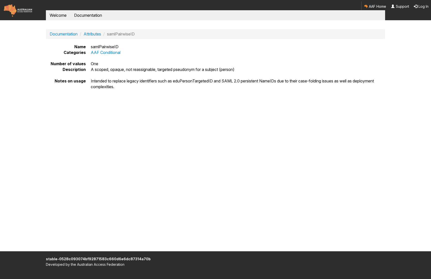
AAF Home (377, 6)
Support (402, 6)
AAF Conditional (105, 52)
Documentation (88, 15)
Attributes (92, 33)
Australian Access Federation (100, 264)
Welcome (58, 15)
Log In (423, 6)
